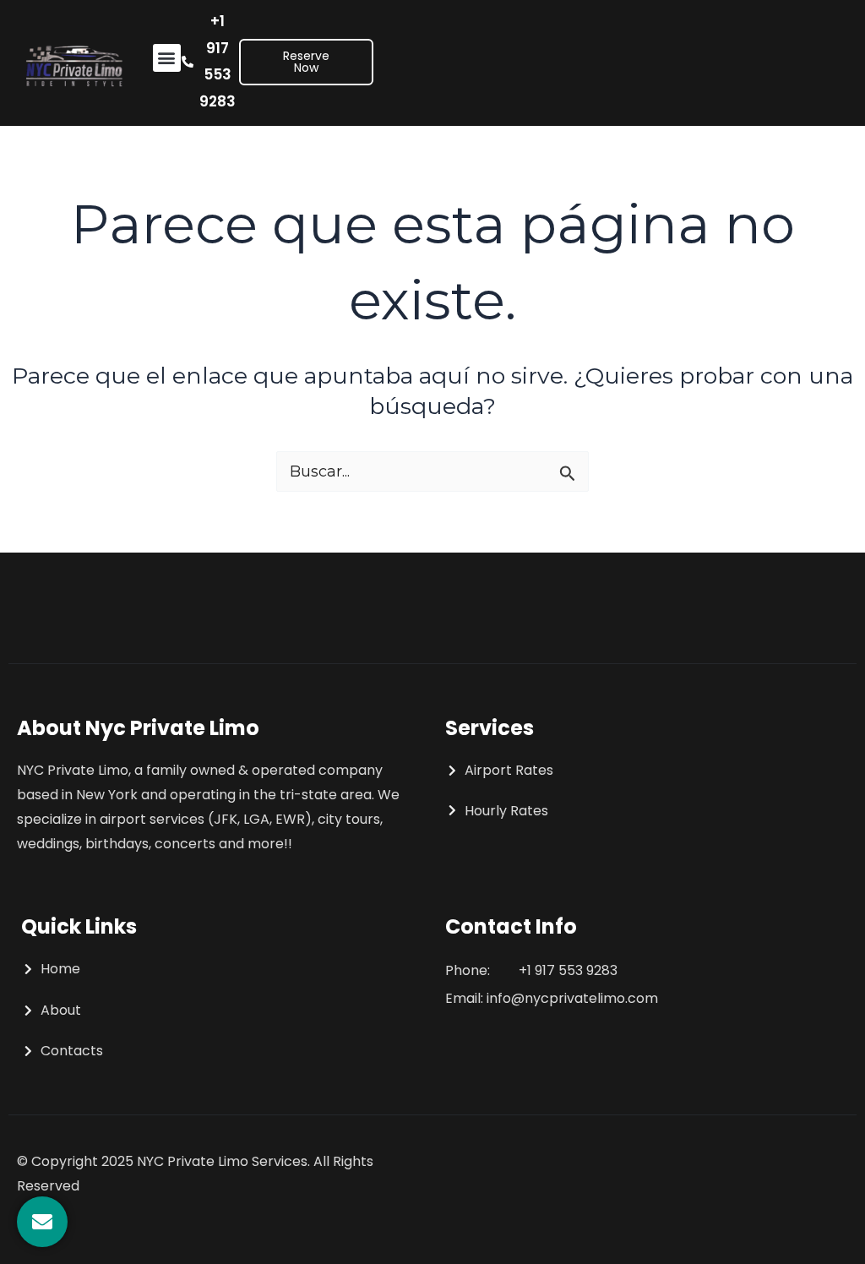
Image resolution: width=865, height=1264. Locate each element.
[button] (167, 58)
